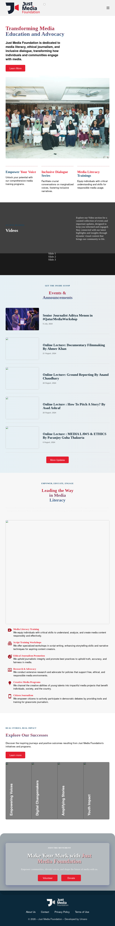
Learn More (15, 68)
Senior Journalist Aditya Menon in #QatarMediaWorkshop (68, 317)
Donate (71, 878)
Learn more (15, 755)
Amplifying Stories (74, 798)
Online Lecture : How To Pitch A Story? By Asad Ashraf (74, 406)
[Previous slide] (62, 256)
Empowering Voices (23, 798)
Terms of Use (82, 912)
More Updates (57, 460)
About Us (31, 912)
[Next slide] (69, 256)
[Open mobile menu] (108, 8)
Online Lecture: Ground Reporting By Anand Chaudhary (76, 376)
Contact (45, 912)
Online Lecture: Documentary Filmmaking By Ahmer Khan (74, 347)
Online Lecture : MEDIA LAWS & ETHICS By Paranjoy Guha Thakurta (74, 435)
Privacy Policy (62, 912)
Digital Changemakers (51, 798)
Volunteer (48, 878)
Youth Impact (97, 798)
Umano (83, 919)
